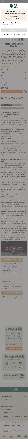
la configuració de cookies (15, 23)
